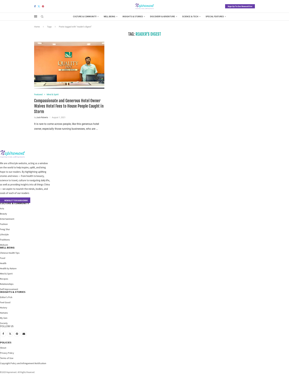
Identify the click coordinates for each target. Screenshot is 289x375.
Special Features (215, 16)
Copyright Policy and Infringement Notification (23, 363)
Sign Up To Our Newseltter (240, 6)
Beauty (3, 214)
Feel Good (5, 302)
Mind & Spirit (6, 273)
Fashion (4, 224)
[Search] (42, 16)
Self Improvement (9, 289)
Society (4, 323)
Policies (5, 342)
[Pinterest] (43, 6)
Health (3, 263)
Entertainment (7, 219)
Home (37, 26)
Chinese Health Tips (10, 253)
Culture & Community (85, 16)
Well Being (109, 16)
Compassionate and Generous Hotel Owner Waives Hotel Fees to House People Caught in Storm (69, 106)
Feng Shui (5, 229)
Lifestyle (4, 234)
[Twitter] (38, 6)
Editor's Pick (6, 297)
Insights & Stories (132, 16)
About (3, 348)
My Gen (3, 318)
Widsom (4, 245)
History (3, 307)
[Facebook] (35, 6)
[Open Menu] (35, 16)
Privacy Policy (7, 353)
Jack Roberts (42, 117)
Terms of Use (6, 358)
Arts (2, 208)
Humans (4, 313)
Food (2, 258)
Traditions (5, 239)
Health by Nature (8, 268)
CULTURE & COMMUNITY (14, 203)
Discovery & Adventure (162, 16)
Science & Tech (190, 16)
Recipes (4, 279)
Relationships (7, 284)
